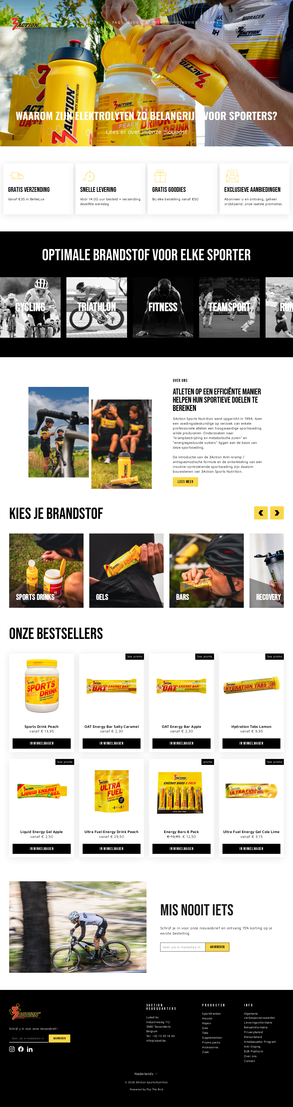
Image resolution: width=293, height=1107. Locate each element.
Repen (206, 1023)
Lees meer (185, 482)
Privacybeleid (253, 1032)
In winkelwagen (42, 743)
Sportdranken (211, 1013)
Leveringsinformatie (258, 1022)
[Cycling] (30, 336)
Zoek (205, 1052)
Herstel (207, 1018)
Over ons (250, 1056)
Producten (88, 22)
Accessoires (210, 1047)
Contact (249, 1061)
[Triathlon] (96, 336)
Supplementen (212, 1037)
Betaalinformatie (256, 1027)
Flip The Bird (154, 1089)
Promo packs (211, 1042)
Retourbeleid (253, 1037)
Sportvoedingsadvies (172, 22)
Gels (205, 1028)
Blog (133, 22)
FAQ (116, 22)
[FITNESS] (163, 336)
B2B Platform (253, 1051)
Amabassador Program (260, 1041)
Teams (211, 22)
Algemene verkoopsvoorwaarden (259, 1015)
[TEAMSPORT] (229, 336)
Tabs (205, 1033)
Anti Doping (252, 1046)
